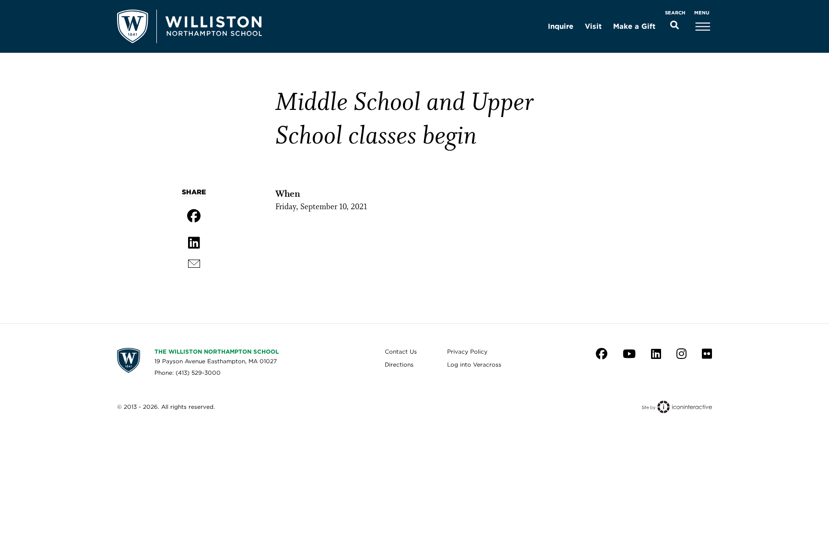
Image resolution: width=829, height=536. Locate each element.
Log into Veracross (474, 364)
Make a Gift (634, 26)
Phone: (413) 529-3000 (187, 372)
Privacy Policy (467, 351)
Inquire (560, 26)
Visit (593, 26)
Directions (399, 364)
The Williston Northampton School (216, 351)
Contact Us (401, 351)
